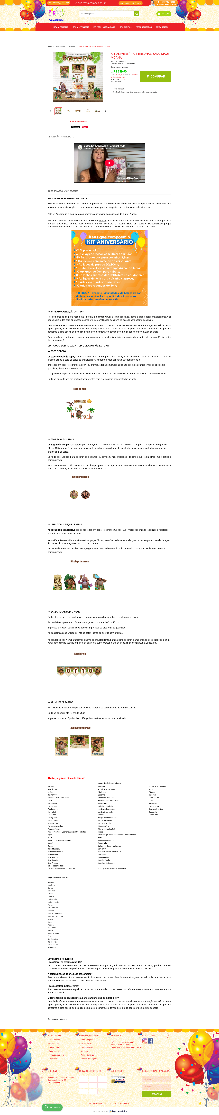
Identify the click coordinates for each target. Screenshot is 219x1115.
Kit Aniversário (60, 27)
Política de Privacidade (89, 1055)
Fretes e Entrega (87, 1047)
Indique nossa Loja (56, 1055)
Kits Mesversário (80, 27)
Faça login (65, 3)
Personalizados (144, 27)
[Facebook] (150, 1041)
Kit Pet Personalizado (104, 27)
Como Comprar (87, 1039)
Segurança (85, 1051)
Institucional (55, 1035)
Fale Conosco (136, 3)
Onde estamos (54, 1051)
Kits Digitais (126, 27)
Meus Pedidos (125, 3)
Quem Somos (162, 27)
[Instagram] (144, 1041)
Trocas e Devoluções (89, 1058)
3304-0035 (81, 2)
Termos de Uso (86, 1043)
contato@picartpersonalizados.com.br (126, 1047)
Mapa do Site (54, 1043)
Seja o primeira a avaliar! (119, 67)
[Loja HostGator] (117, 1111)
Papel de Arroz (119, 34)
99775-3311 (101, 2)
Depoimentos (101, 34)
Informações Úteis (89, 1035)
